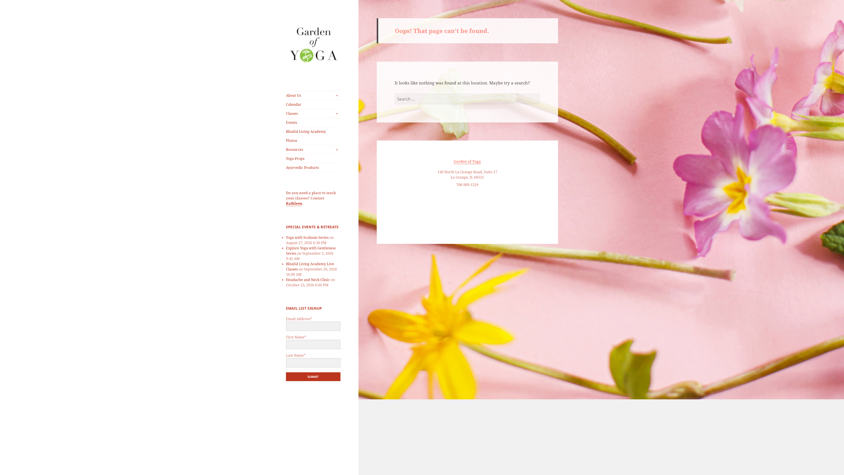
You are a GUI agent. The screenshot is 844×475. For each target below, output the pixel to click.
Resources (294, 149)
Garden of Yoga (467, 161)
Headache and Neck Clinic (308, 279)
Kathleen (294, 203)
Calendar (293, 104)
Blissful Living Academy (306, 131)
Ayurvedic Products (302, 167)
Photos (291, 140)
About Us (293, 95)
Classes (292, 113)
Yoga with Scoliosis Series (307, 237)
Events (291, 122)
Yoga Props (295, 158)
